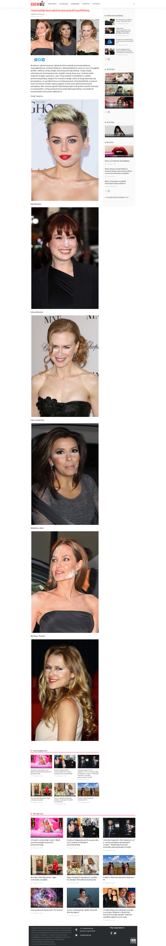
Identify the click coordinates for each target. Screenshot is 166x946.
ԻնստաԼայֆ (63, 4)
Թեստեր (110, 142)
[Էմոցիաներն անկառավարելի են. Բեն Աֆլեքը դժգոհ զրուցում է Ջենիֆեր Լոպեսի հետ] (110, 31)
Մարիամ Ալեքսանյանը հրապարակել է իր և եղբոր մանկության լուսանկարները (63, 771)
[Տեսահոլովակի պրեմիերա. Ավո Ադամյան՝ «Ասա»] (119, 90)
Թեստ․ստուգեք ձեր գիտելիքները (117, 161)
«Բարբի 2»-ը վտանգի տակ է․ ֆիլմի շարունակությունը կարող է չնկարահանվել (41, 771)
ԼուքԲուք (85, 4)
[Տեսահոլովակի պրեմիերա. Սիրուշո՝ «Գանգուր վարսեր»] (119, 78)
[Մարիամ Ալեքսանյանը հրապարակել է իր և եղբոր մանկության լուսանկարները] (65, 761)
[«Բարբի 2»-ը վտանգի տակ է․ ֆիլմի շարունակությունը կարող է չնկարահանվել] (41, 761)
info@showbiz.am (85, 935)
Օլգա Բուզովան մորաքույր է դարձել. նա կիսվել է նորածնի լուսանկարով (63, 799)
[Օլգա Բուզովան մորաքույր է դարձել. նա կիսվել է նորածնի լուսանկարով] (65, 789)
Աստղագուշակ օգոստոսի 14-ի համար (47, 910)
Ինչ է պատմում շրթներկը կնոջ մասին (117, 155)
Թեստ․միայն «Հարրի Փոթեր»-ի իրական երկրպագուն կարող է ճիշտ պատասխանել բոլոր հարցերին (118, 171)
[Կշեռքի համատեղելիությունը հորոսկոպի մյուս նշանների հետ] (110, 42)
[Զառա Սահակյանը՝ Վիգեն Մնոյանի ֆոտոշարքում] (83, 898)
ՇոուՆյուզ (41, 14)
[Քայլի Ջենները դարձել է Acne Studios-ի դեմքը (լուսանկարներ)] (119, 131)
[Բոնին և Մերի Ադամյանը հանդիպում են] (88, 789)
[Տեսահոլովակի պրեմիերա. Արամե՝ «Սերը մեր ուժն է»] (110, 22)
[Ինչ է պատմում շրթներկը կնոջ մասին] (119, 151)
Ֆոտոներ (110, 122)
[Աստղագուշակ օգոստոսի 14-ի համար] (47, 898)
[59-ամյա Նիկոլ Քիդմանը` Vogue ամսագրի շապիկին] (41, 789)
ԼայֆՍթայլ (75, 4)
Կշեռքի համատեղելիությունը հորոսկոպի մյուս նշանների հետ (124, 41)
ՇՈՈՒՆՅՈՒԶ (52, 4)
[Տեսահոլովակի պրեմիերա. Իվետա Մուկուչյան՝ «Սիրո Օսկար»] (119, 103)
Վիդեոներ (96, 4)
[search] (134, 4)
